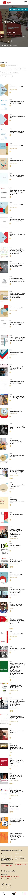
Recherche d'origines (6, 40)
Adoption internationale (6, 36)
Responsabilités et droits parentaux (9, 45)
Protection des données (9, 887)
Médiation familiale (11, 32)
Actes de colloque (12, 65)
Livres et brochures (6, 69)
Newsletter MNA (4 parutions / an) (10, 876)
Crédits (2, 887)
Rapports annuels (14, 72)
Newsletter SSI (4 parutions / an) (9, 878)
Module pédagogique (6, 76)
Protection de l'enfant (20, 36)
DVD (24, 69)
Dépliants (17, 69)
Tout (2, 32)
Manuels (4, 72)
